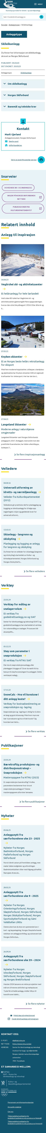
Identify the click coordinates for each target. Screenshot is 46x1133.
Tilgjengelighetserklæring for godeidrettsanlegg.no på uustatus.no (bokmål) (25, 1117)
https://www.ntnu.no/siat (22, 1044)
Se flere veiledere (35, 571)
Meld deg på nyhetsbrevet (24, 1015)
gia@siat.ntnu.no (19, 1040)
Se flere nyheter (36, 1003)
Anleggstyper (14, 25)
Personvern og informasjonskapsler (21, 1102)
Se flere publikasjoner (33, 801)
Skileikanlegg (26, 73)
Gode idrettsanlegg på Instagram (25, 1019)
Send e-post (13, 141)
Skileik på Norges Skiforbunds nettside (21, 197)
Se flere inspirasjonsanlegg (31, 454)
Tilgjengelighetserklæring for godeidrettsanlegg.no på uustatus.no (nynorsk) (25, 1122)
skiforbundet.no (15, 145)
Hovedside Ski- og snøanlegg (18, 188)
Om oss (10, 1112)
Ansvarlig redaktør (14, 1107)
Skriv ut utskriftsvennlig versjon (24, 160)
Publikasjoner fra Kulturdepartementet (21, 208)
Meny (40, 4)
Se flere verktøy (36, 731)
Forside (4, 25)
